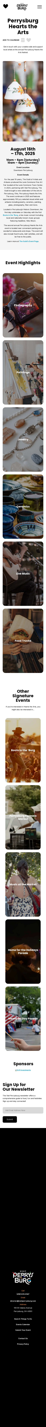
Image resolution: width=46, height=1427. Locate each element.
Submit (10, 1119)
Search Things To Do (23, 1319)
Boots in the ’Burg (10, 215)
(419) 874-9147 (23, 1294)
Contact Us (23, 1338)
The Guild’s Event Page (29, 241)
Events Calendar (23, 1324)
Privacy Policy (23, 1344)
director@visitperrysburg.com (23, 1301)
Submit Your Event (23, 1330)
